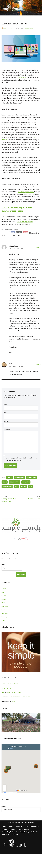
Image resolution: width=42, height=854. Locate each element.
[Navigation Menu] (34, 7)
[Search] (38, 8)
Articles (4, 589)
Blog (3, 592)
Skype (16, 486)
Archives (4, 806)
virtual (23, 486)
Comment (7, 430)
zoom (30, 486)
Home (4, 827)
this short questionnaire (26, 192)
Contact (16, 684)
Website (6, 421)
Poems (4, 610)
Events (4, 599)
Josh (3, 692)
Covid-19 (9, 477)
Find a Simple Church (14, 692)
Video (3, 620)
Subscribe (21, 574)
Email (6, 413)
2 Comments (29, 28)
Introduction (34, 827)
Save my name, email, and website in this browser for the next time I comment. (20, 459)
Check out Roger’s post (25, 222)
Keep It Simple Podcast (28, 832)
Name (6, 404)
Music (4, 603)
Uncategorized (6, 617)
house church (19, 477)
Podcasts (5, 606)
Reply (38, 247)
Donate (12, 829)
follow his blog (21, 78)
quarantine (25, 482)
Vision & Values (23, 829)
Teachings (5, 613)
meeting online (31, 477)
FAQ (15, 688)
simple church (7, 486)
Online (5, 482)
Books (4, 596)
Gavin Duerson (8, 28)
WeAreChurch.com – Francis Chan (19, 697)
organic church (14, 482)
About (11, 827)
